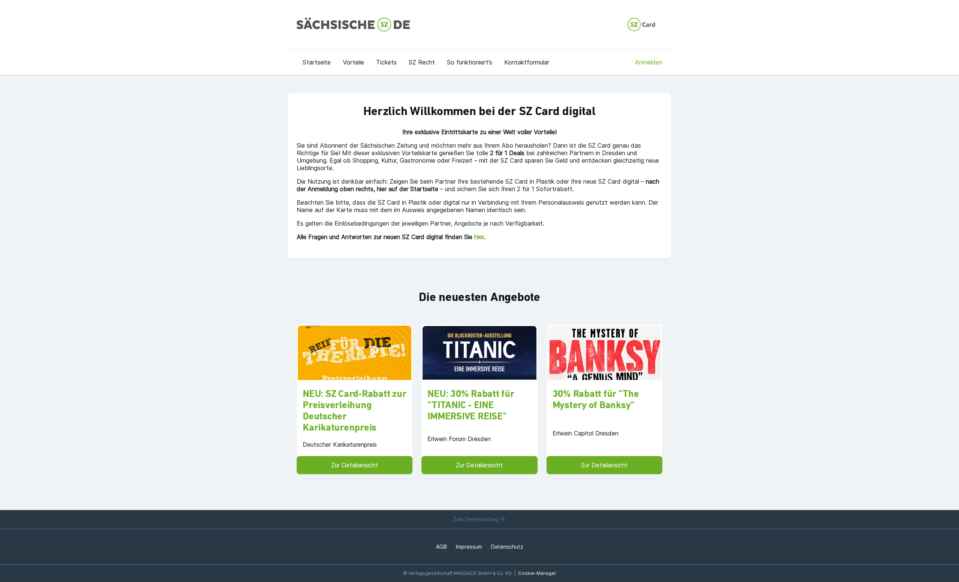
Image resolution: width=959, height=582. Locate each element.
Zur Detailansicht (354, 465)
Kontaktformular (526, 62)
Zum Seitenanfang (476, 519)
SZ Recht (422, 62)
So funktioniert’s (469, 62)
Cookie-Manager (537, 573)
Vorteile (353, 62)
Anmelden (648, 62)
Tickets (386, 62)
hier (479, 237)
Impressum (469, 546)
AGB (441, 546)
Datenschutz (507, 546)
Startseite (317, 62)
